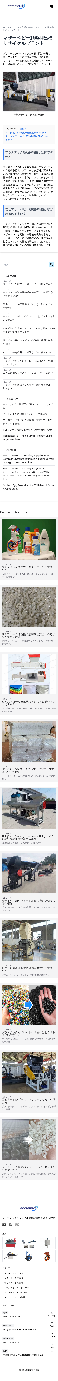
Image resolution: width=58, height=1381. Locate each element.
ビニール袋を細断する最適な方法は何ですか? (27, 352)
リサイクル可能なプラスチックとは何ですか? (27, 284)
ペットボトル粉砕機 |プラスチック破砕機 (25, 414)
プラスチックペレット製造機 (18, 167)
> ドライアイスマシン (12, 1273)
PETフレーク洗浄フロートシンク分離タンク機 (27, 429)
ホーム (6, 27)
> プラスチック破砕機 (12, 1278)
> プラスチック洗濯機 (12, 1282)
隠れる (23, 128)
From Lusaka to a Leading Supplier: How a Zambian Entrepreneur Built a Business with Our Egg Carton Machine (28, 459)
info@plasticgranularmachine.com (21, 1329)
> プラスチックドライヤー (14, 1292)
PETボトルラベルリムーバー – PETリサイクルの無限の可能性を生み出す (29, 330)
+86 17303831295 (11, 1316)
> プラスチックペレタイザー (15, 1287)
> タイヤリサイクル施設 (13, 1297)
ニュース (7, 281)
